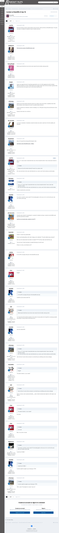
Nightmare (11, 441)
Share (46, 15)
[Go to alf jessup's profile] (11, 105)
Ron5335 (11, 232)
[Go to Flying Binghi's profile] (11, 68)
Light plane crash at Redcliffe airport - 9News (25, 143)
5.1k (11, 374)
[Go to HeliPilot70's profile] (11, 49)
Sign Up (2, 2)
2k (11, 316)
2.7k (12, 92)
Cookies (34, 528)
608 (11, 262)
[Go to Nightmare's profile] (11, 445)
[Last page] (13, 21)
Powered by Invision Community (31, 531)
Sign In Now (43, 512)
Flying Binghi (11, 63)
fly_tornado (11, 120)
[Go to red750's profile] (7, 16)
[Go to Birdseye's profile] (11, 182)
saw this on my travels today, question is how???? (26, 219)
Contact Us (29, 528)
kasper (11, 82)
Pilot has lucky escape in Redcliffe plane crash (25, 48)
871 (11, 451)
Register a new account (20, 512)
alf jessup (11, 101)
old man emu (11, 213)
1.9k (11, 111)
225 (11, 242)
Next (11, 496)
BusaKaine (11, 138)
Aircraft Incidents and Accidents (22, 16)
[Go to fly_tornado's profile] (11, 124)
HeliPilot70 (11, 45)
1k (11, 204)
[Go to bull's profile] (11, 310)
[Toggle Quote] (18, 165)
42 (11, 55)
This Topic (49, 2)
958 (11, 188)
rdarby (11, 252)
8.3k (12, 35)
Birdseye (11, 178)
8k (11, 130)
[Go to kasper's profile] (11, 86)
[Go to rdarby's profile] (11, 256)
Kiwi (11, 270)
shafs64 (11, 194)
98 (11, 148)
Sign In (2, 0)
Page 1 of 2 (18, 496)
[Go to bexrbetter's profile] (11, 368)
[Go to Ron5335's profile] (11, 236)
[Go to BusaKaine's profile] (11, 142)
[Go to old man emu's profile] (11, 217)
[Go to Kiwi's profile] (11, 274)
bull (11, 306)
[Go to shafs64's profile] (11, 199)
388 (11, 280)
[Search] (53, 2)
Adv (56, 2)
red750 (12, 15)
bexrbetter (11, 364)
